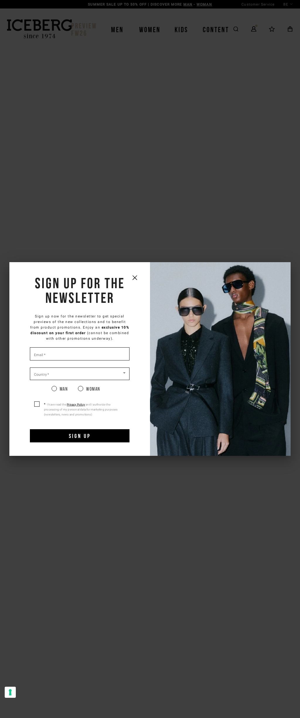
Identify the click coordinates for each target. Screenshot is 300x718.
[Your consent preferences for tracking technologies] (10, 692)
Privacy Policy (76, 404)
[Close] (134, 277)
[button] (79, 373)
